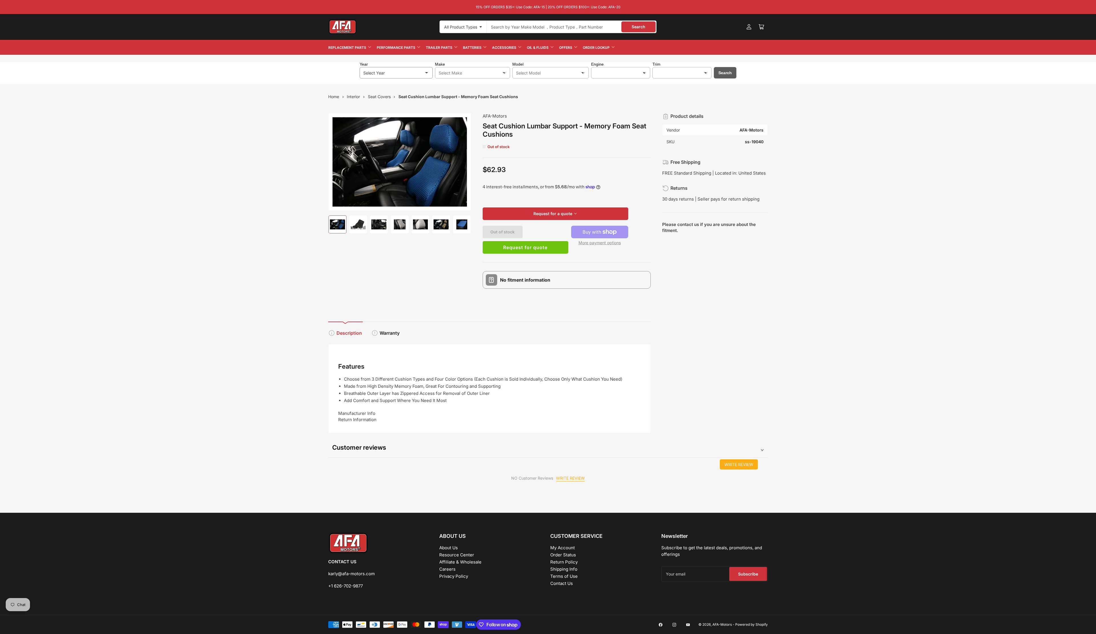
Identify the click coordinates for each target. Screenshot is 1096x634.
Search (638, 26)
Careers (447, 569)
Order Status (563, 555)
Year (364, 64)
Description (349, 333)
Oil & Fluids (538, 47)
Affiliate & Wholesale (460, 562)
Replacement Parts (347, 47)
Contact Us (561, 583)
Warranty (390, 333)
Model (517, 64)
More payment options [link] (600, 242)
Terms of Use (564, 576)
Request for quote (525, 247)
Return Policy (564, 562)
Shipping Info (563, 569)
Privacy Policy (453, 576)
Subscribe (748, 574)
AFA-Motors (495, 116)
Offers (565, 47)
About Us (448, 547)
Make (440, 64)
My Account (562, 547)
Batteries (472, 47)
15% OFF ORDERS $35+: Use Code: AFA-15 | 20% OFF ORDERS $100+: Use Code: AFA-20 (548, 7)
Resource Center (456, 555)
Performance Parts (396, 47)
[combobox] (571, 27)
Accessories (504, 47)
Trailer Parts (439, 47)
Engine (597, 64)
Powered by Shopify (751, 624)
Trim (656, 64)
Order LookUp (596, 47)
